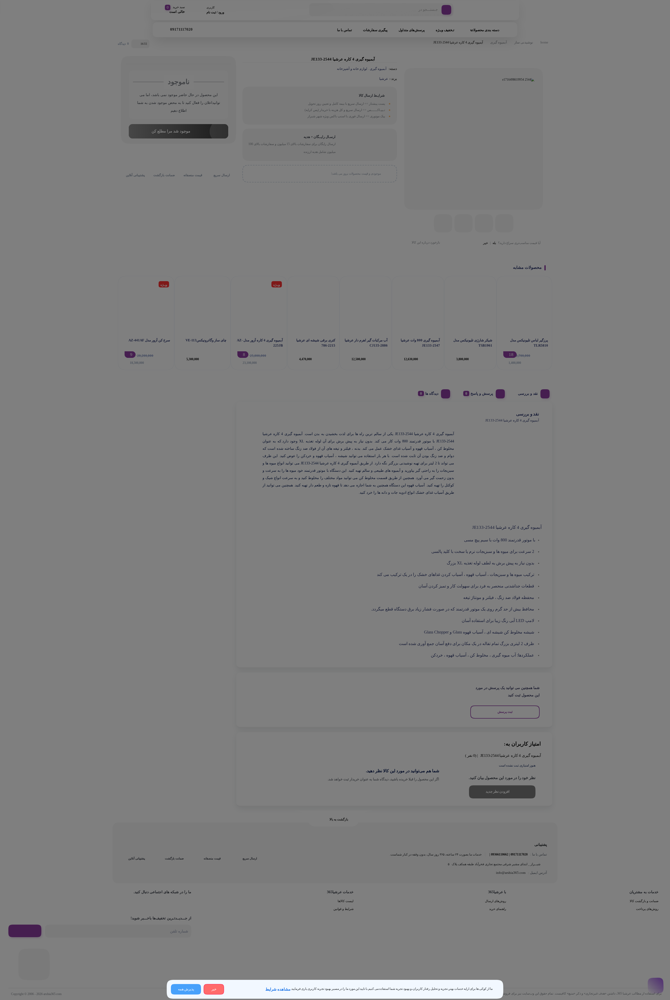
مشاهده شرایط (278, 989)
